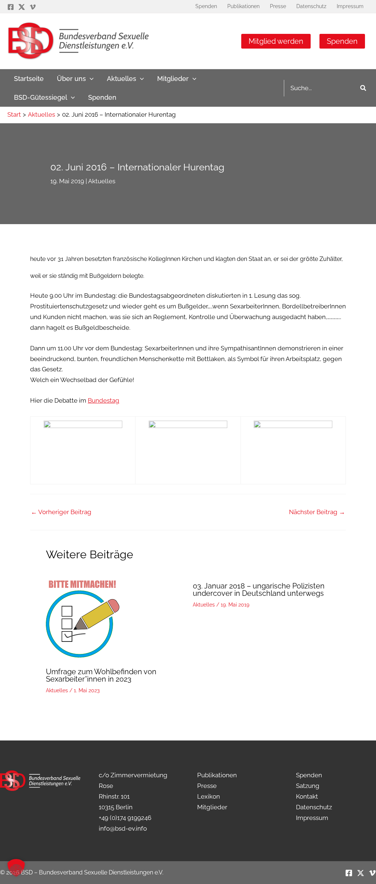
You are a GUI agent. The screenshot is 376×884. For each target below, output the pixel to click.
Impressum (312, 817)
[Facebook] (10, 7)
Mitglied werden (276, 41)
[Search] (363, 88)
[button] (90, 78)
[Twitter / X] (21, 7)
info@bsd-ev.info (123, 828)
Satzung (307, 785)
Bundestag (103, 400)
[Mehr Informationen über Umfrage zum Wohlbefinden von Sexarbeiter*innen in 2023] (82, 618)
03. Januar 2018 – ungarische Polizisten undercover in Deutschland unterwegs (259, 589)
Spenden (342, 41)
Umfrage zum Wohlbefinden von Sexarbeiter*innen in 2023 (101, 675)
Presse (207, 785)
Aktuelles (101, 181)
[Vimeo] (32, 7)
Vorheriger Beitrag (61, 512)
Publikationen (217, 775)
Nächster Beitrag (317, 512)
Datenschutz (314, 807)
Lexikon (208, 796)
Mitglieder (212, 807)
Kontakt (307, 796)
